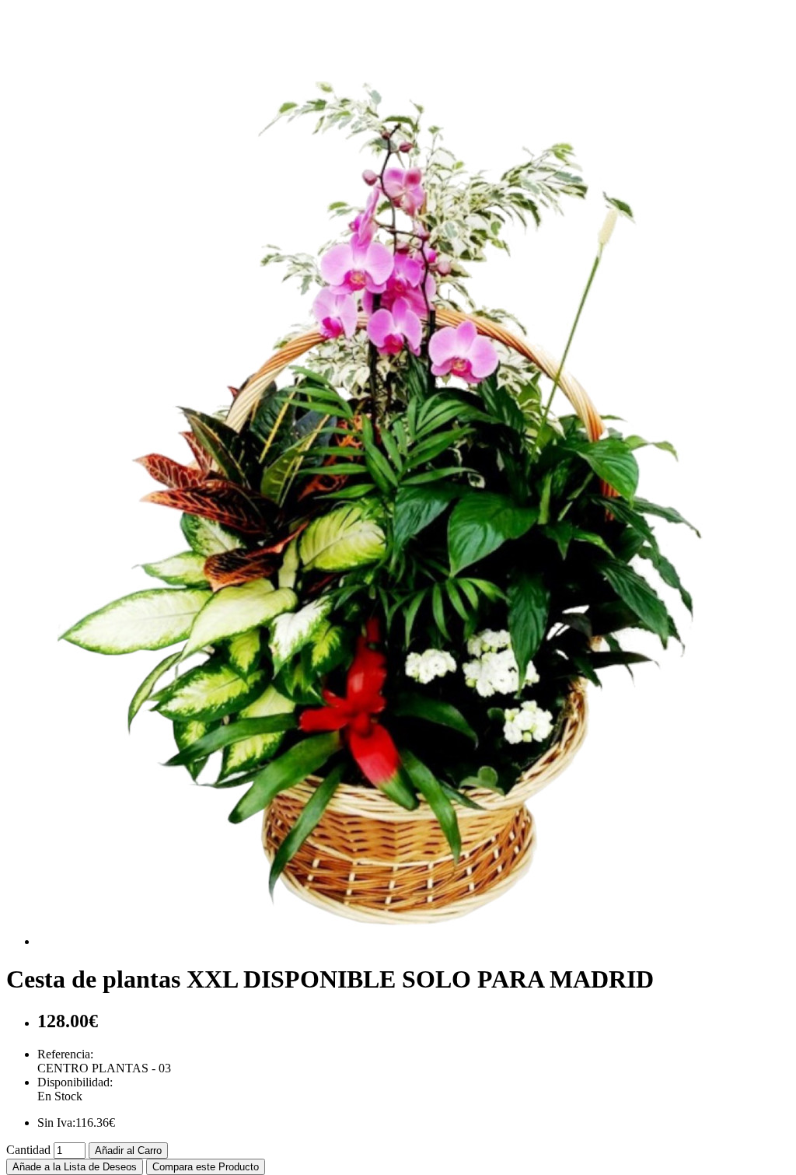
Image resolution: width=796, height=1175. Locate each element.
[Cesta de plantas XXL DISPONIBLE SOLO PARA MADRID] (387, 941)
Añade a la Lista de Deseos (74, 1167)
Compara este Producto (205, 1167)
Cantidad (28, 1149)
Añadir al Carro (128, 1150)
